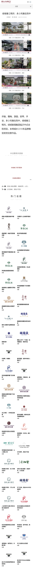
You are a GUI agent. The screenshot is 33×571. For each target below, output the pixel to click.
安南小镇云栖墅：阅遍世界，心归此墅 (18, 186)
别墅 (3, 218)
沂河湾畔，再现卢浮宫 (14, 189)
